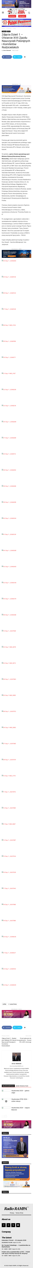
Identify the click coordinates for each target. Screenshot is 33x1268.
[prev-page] (3, 1116)
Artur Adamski (7, 50)
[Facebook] (4, 1225)
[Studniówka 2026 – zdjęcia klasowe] (6, 1110)
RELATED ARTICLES (8, 1086)
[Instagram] (8, 1225)
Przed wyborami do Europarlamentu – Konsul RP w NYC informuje (24, 1040)
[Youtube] (18, 1225)
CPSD (14, 28)
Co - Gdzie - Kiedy (7, 1249)
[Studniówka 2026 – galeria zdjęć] (6, 1093)
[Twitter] (13, 1225)
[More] (25, 57)
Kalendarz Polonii (7, 1242)
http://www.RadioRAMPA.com (16, 1066)
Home (3, 28)
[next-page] (6, 1116)
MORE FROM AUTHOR (22, 1086)
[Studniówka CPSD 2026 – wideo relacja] (6, 1101)
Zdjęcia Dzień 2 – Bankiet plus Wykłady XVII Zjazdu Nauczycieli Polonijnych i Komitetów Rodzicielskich (9, 1042)
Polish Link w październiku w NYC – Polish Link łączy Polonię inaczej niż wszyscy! (16, 1252)
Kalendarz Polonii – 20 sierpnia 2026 (14, 1240)
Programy (9, 28)
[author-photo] (16, 1061)
